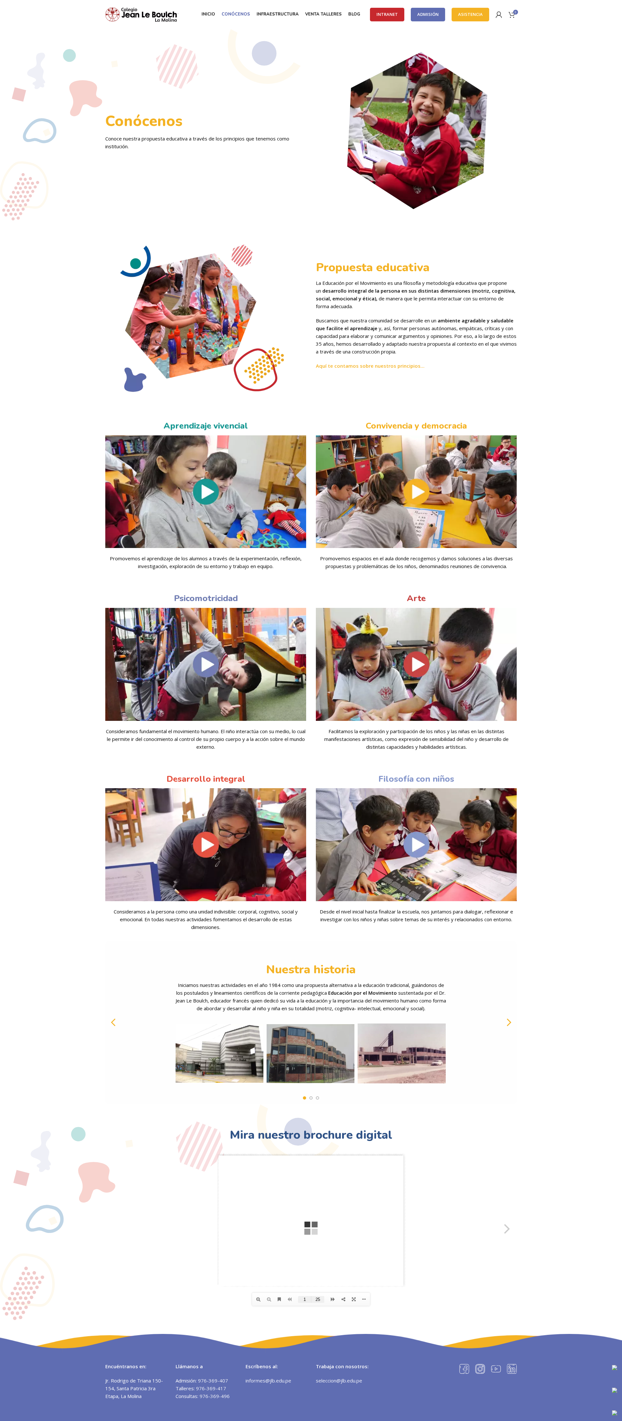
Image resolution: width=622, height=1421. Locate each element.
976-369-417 (211, 1388)
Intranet (387, 14)
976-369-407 (213, 1380)
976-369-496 (215, 1396)
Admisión (428, 14)
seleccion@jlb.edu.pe (339, 1380)
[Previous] (113, 1022)
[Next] (509, 1022)
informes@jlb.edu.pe (268, 1380)
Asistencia (470, 14)
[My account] (498, 14)
